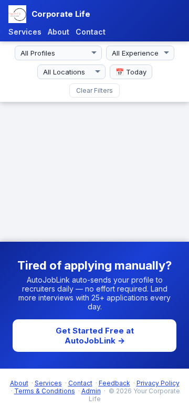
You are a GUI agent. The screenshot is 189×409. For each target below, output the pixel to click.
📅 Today (131, 72)
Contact (91, 31)
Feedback (114, 383)
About (58, 31)
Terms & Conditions (44, 391)
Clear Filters (94, 90)
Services (24, 31)
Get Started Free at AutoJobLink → (95, 336)
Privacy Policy (158, 383)
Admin (91, 391)
